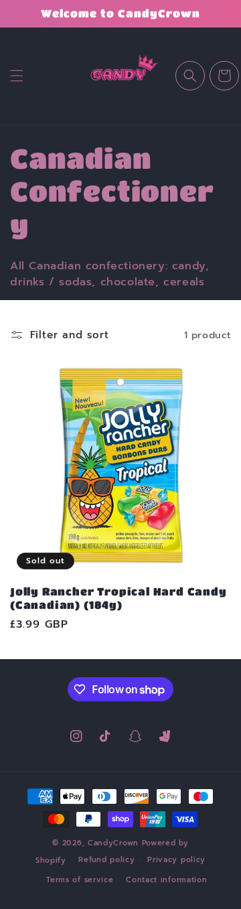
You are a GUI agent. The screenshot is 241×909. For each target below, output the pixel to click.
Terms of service (79, 880)
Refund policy (106, 859)
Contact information (166, 880)
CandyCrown (113, 843)
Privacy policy (176, 859)
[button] (16, 75)
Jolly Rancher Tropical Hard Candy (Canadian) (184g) (118, 598)
